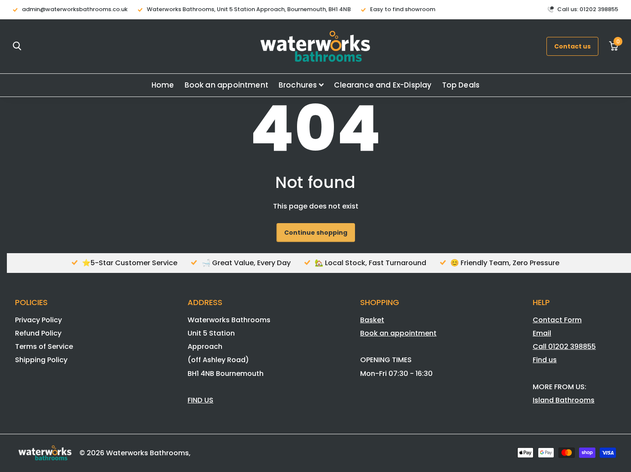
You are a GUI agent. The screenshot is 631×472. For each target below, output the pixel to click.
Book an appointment (226, 85)
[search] (17, 46)
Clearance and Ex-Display (382, 85)
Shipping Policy (41, 360)
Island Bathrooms (564, 400)
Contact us (572, 46)
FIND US (200, 400)
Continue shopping (315, 232)
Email (542, 333)
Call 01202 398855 (564, 346)
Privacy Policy (38, 320)
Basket (372, 320)
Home (163, 85)
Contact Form (557, 320)
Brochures (298, 85)
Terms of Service (44, 346)
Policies (31, 302)
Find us (545, 360)
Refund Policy (38, 333)
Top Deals (461, 85)
